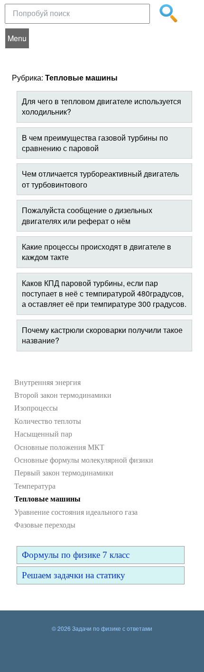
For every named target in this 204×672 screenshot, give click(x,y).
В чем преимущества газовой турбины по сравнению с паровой (95, 142)
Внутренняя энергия (47, 382)
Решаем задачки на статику (73, 575)
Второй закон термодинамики (62, 395)
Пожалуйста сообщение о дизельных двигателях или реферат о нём (87, 215)
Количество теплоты (47, 421)
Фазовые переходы (44, 525)
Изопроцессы (36, 408)
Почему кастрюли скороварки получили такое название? (102, 335)
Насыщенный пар (43, 434)
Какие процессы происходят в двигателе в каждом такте (96, 251)
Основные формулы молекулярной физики (83, 460)
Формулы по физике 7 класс (76, 555)
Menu (17, 38)
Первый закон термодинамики (63, 473)
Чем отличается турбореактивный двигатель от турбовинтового (100, 178)
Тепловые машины (47, 499)
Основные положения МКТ (59, 447)
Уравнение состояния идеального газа (76, 512)
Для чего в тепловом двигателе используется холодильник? (101, 106)
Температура (35, 486)
